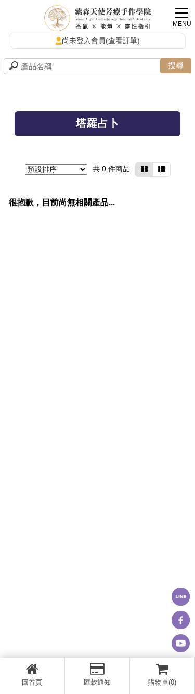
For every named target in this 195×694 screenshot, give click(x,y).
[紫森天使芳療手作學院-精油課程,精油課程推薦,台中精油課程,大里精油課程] (97, 19)
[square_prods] (144, 169)
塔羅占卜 (98, 123)
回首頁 (32, 682)
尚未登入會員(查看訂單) (101, 40)
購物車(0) (162, 682)
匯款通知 (97, 682)
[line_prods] (161, 169)
